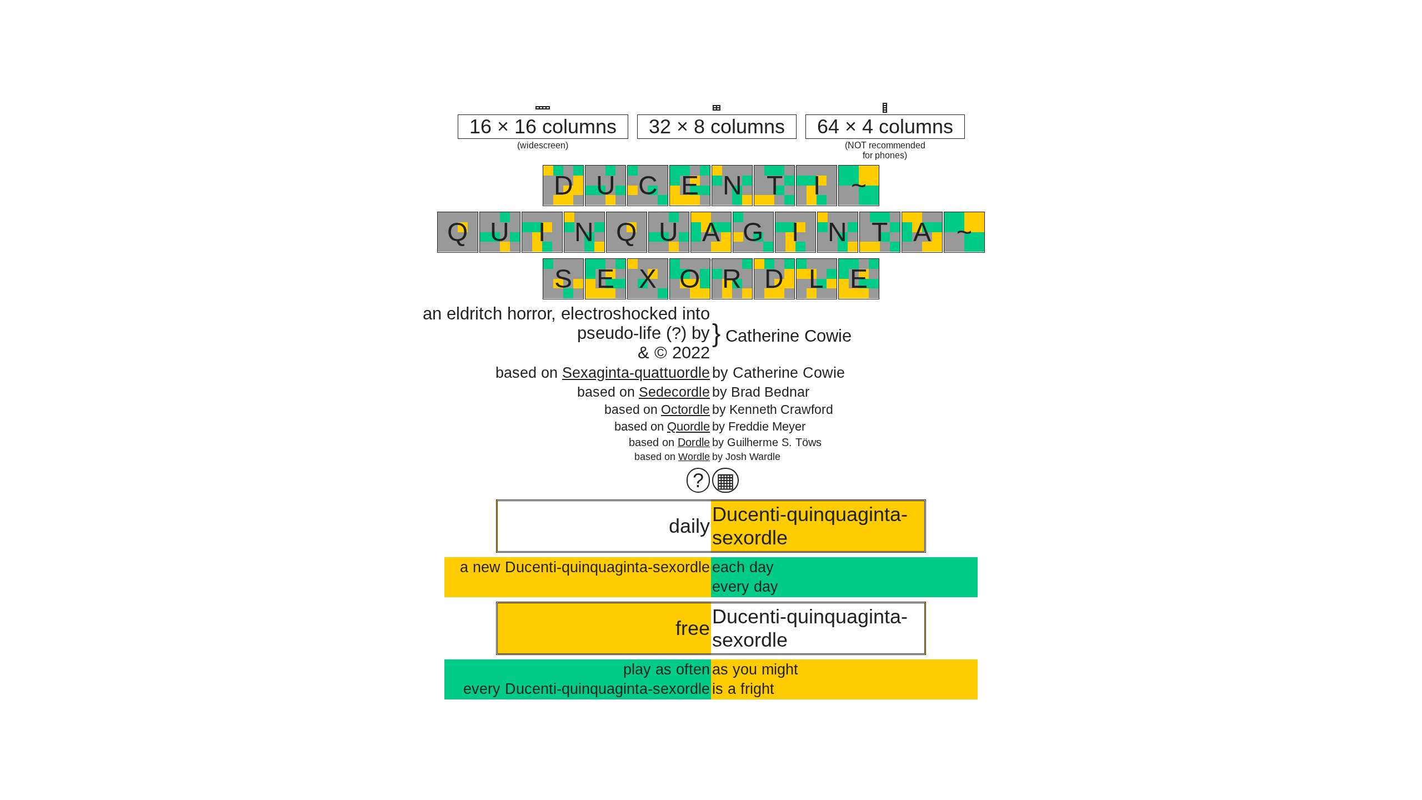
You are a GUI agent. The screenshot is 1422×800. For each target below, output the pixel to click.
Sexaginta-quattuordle (636, 372)
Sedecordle (674, 391)
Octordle (685, 409)
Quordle (688, 426)
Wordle (694, 456)
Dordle (694, 442)
